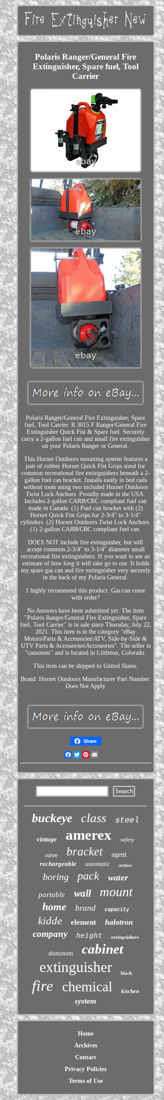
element (83, 922)
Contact (85, 1057)
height (89, 935)
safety (127, 839)
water (118, 877)
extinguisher (75, 967)
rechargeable (58, 863)
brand (85, 907)
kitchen (130, 991)
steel (127, 820)
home (54, 906)
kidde (50, 920)
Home (86, 1033)
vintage (47, 839)
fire (42, 985)
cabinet (102, 949)
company (50, 934)
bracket (84, 851)
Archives (85, 1045)
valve (51, 855)
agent (119, 854)
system (85, 1001)
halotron (119, 922)
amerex (89, 835)
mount (116, 891)
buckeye (52, 818)
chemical (87, 986)
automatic (97, 864)
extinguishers (125, 937)
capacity (117, 910)
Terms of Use (86, 1081)
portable (51, 895)
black (126, 973)
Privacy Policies (85, 1069)
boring (56, 876)
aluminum (60, 953)
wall (82, 893)
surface (125, 865)
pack (88, 875)
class (93, 818)
